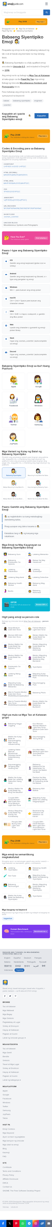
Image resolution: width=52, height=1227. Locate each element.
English (7, 958)
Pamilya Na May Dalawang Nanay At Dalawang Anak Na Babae (38, 780)
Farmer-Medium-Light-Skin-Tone (37, 629)
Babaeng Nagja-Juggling (12, 725)
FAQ (4, 1156)
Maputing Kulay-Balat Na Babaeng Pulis (38, 676)
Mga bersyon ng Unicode (13, 1141)
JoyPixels (6, 1114)
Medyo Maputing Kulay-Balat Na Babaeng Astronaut (37, 647)
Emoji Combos (9, 1129)
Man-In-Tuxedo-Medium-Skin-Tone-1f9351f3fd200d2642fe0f (14, 703)
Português (31, 962)
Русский (42, 962)
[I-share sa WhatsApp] (22, 1223)
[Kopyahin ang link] (42, 1223)
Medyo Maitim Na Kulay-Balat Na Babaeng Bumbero (37, 704)
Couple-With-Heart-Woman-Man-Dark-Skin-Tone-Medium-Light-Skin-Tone (12, 801)
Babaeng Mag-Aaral (36, 584)
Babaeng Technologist (11, 885)
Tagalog (19, 970)
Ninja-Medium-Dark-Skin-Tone (12, 629)
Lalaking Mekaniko (38, 554)
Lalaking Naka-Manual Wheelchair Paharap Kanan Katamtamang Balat (12, 754)
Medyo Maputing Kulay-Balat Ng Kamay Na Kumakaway (12, 814)
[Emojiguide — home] (13, 4)
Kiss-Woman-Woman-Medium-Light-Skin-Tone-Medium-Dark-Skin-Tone (38, 727)
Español (17, 958)
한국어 (27, 966)
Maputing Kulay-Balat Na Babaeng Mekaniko (13, 685)
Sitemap (6, 1207)
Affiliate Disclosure (10, 1179)
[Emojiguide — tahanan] (5, 982)
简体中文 (8, 966)
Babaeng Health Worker (12, 584)
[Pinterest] (15, 996)
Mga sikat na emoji (11, 1145)
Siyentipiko (35, 667)
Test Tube (9, 876)
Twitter (5, 1106)
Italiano (7, 962)
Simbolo (6, 1060)
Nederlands (19, 962)
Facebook (7, 1098)
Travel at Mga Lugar (11, 1064)
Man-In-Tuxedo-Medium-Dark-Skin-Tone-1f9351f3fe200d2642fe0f (14, 694)
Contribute (7, 1167)
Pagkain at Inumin (10, 1034)
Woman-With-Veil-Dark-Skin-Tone (13, 636)
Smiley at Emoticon (11, 1068)
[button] (26, 165)
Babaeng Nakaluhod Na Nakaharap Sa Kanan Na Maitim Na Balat (37, 768)
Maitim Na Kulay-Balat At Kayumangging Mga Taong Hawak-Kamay (12, 740)
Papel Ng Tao (7, 31)
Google (6, 1095)
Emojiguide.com (8, 29)
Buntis (8, 591)
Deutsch (27, 958)
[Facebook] (5, 996)
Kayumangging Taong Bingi (36, 738)
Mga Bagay (7, 1014)
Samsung (7, 1110)
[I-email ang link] (48, 1223)
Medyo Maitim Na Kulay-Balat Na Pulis (13, 657)
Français (38, 958)
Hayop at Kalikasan (11, 1030)
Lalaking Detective (38, 577)
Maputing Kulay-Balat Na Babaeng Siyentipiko (38, 877)
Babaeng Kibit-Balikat (36, 789)
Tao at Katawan (9, 1006)
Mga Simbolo (8, 1018)
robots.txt (14, 1207)
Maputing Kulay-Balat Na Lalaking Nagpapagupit (37, 800)
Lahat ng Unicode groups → (14, 1038)
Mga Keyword (8, 1133)
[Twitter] (10, 996)
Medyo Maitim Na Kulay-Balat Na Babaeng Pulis (13, 646)
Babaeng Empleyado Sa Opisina (11, 562)
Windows (6, 1102)
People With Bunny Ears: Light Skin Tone (12, 825)
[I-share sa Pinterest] (16, 1223)
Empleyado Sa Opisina (11, 667)
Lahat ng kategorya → (12, 1080)
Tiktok (5, 1118)
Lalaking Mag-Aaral (13, 577)
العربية (36, 966)
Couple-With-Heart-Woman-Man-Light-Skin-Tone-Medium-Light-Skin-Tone (36, 825)
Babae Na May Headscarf (36, 561)
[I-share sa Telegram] (29, 1223)
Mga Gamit (7, 1052)
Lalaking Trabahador (10, 570)
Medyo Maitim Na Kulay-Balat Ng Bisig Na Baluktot (13, 790)
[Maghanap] (46, 12)
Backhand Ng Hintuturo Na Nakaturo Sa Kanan (36, 814)
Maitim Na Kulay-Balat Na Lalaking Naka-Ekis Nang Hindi (13, 780)
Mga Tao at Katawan (26, 29)
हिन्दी (43, 966)
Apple (5, 1091)
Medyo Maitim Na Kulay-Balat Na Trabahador (37, 637)
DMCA (5, 1183)
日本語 (18, 966)
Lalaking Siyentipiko (10, 869)
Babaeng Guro (12, 554)
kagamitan (8, 918)
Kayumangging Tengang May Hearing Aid (12, 766)
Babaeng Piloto (37, 692)
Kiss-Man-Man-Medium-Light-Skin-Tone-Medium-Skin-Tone (38, 752)
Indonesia (8, 970)
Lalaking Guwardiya (34, 570)
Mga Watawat (8, 1010)
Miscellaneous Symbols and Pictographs (21, 225)
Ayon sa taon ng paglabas (14, 1137)
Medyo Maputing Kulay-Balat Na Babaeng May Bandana (37, 658)
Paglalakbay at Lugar (11, 1022)
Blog (5, 1148)
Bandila (6, 1056)
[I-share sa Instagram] (35, 1223)
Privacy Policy (8, 1175)
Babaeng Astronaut (34, 591)
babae (6, 101)
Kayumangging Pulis (36, 684)
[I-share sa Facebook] (3, 1223)
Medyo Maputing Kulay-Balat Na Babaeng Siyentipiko (37, 887)
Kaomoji (6, 1152)
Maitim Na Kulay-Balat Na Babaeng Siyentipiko (13, 897)
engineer (38, 101)
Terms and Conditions (12, 1171)
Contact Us (7, 1187)
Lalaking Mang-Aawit (12, 675)
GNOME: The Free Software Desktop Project (21, 1191)
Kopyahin (41, 116)
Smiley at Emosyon (11, 1026)
